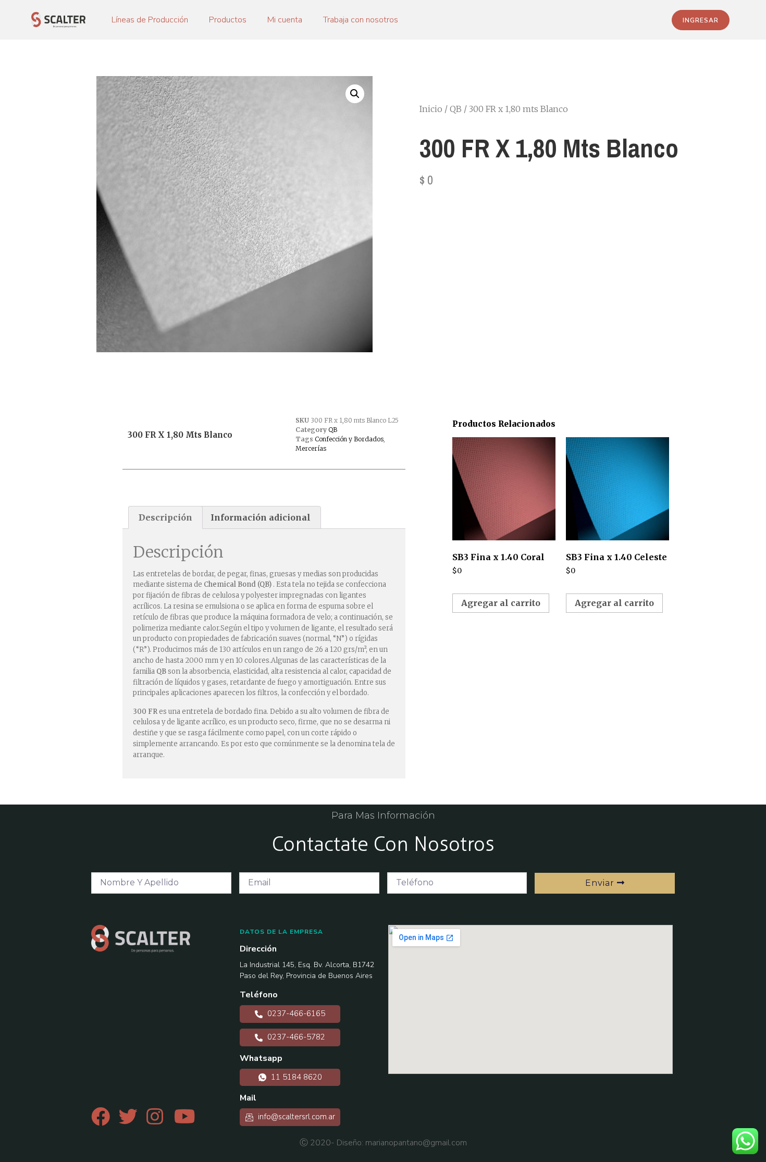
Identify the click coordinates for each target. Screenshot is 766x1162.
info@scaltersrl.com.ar (295, 1116)
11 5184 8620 (295, 1077)
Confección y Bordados (349, 439)
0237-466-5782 (295, 1037)
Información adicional (261, 517)
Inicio (430, 109)
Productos (227, 20)
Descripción (165, 517)
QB (456, 109)
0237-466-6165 (295, 1013)
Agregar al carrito (500, 603)
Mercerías (310, 448)
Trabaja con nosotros (360, 20)
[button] (701, 20)
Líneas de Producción (150, 20)
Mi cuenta (284, 20)
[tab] (165, 517)
